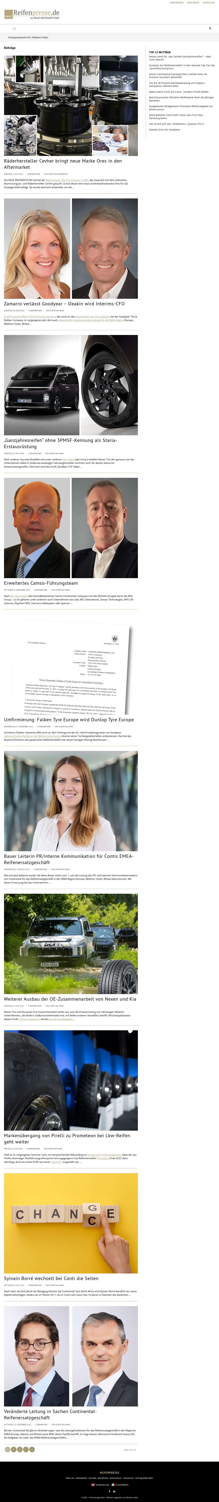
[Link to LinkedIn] (114, 1491)
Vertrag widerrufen (144, 1478)
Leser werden (177, 2)
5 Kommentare (44, 726)
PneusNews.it (121, 1484)
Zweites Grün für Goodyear (164, 129)
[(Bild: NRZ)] (71, 1223)
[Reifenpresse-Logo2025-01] (31, 14)
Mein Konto (193, 2)
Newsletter (209, 2)
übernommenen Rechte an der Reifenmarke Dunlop (32, 736)
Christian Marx (57, 310)
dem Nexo (68, 459)
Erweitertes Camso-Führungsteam (41, 583)
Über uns (70, 1478)
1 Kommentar (41, 1424)
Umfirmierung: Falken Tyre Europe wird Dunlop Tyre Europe (69, 719)
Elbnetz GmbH (132, 1497)
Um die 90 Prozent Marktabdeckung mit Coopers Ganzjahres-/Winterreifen (177, 84)
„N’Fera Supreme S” (29, 1019)
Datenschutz (116, 1478)
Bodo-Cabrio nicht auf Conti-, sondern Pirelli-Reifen (179, 91)
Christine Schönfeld (58, 174)
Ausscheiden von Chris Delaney (93, 316)
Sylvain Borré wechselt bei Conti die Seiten (51, 1278)
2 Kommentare (34, 453)
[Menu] (14, 28)
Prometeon (103, 1158)
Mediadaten (81, 1478)
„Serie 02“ (56, 1161)
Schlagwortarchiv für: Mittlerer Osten (28, 37)
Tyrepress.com (102, 1484)
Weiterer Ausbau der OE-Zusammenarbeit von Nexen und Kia (70, 999)
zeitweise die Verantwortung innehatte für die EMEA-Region (91, 320)
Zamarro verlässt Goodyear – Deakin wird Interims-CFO (64, 303)
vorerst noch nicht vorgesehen (104, 1154)
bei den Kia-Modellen (61, 1019)
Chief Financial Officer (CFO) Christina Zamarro (29, 316)
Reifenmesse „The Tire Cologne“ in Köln (67, 180)
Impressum (128, 1478)
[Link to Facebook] (109, 1491)
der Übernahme (19, 596)
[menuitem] (176, 2)
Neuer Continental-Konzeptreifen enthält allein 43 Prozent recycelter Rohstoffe (178, 76)
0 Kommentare (33, 174)
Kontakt (92, 1478)
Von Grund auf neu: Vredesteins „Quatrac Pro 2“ (176, 123)
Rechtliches (103, 1478)
